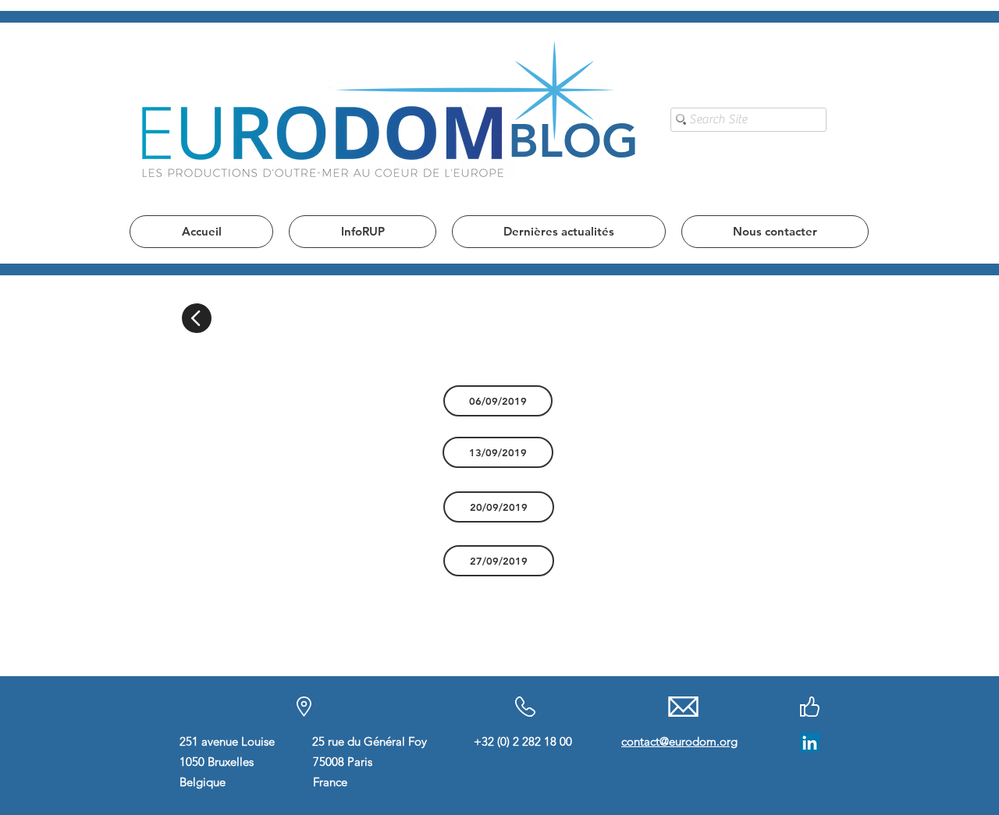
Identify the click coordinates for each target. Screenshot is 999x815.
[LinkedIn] (809, 743)
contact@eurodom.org (679, 741)
